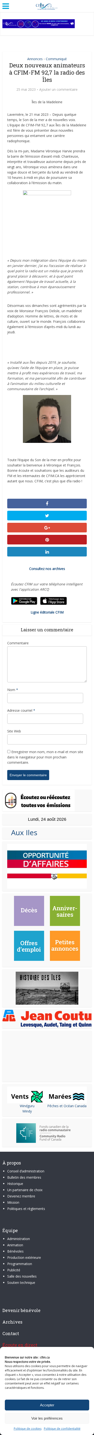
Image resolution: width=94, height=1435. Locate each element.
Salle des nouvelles (22, 1276)
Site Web (14, 731)
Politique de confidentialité (62, 1429)
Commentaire (18, 643)
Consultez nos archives (47, 568)
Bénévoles (15, 1251)
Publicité (13, 1270)
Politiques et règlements (26, 1208)
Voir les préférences (47, 1418)
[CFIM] (47, 5)
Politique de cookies (27, 1429)
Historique (15, 1183)
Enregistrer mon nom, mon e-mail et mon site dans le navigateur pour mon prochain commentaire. (45, 757)
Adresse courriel (21, 710)
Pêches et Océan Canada (67, 1106)
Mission (13, 1202)
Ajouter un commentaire (58, 89)
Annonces (35, 59)
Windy (27, 1111)
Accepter (47, 1405)
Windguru (27, 1106)
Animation (15, 1245)
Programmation (19, 1263)
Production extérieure (24, 1257)
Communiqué (56, 59)
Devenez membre (21, 1196)
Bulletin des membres (24, 1177)
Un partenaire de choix (24, 1190)
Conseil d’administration (25, 1171)
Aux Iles (22, 832)
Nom (12, 689)
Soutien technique (21, 1282)
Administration (18, 1238)
